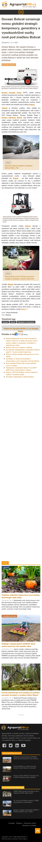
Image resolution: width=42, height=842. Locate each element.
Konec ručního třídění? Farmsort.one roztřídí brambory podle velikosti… (26, 776)
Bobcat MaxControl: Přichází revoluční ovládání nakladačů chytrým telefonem (19, 277)
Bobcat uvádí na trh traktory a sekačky (19, 347)
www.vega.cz (23, 839)
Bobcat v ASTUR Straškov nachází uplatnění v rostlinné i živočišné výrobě (22, 373)
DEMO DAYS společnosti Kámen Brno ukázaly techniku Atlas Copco (26, 792)
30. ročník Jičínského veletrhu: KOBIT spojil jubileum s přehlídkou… (26, 801)
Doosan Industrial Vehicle (12, 117)
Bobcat (32, 104)
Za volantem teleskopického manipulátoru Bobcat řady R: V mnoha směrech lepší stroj (23, 351)
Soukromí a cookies (29, 825)
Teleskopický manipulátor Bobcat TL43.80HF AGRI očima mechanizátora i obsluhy (21, 369)
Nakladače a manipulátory (26, 322)
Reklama (19, 823)
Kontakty (12, 823)
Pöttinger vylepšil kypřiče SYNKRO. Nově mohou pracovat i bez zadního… (26, 758)
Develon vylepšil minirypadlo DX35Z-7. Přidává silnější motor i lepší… (26, 811)
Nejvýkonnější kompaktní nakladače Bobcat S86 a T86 (18, 166)
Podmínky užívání (30, 823)
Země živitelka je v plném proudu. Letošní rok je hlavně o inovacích (24, 767)
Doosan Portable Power (12, 92)
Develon (5, 322)
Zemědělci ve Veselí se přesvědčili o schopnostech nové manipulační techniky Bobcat (22, 360)
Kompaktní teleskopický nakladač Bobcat (20, 377)
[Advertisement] (21, 468)
